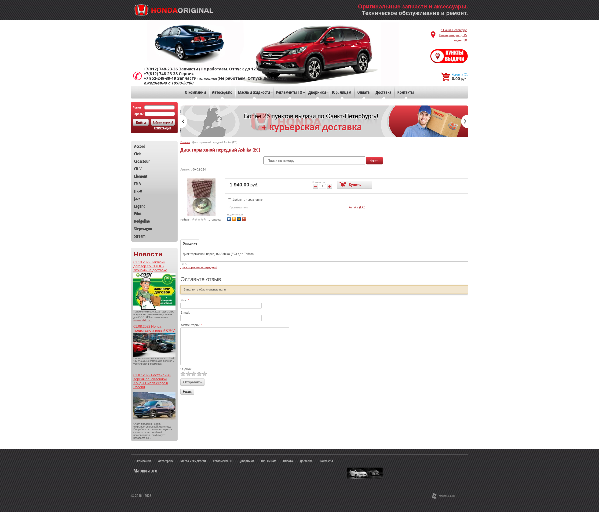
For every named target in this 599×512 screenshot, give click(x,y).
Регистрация (162, 128)
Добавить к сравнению (247, 199)
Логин (137, 107)
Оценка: (186, 369)
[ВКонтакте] (229, 218)
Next (464, 121)
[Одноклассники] (234, 218)
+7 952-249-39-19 (160, 78)
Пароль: (138, 114)
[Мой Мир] (239, 218)
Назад (187, 391)
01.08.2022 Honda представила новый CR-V (154, 328)
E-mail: (185, 312)
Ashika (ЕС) (357, 207)
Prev (183, 121)
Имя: (184, 300)
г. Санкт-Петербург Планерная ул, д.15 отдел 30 (453, 35)
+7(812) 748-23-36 (161, 69)
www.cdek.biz (142, 320)
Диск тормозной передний (198, 267)
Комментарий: (191, 325)
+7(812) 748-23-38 (161, 73)
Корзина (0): (460, 74)
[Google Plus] (244, 218)
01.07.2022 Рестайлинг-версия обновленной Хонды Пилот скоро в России (152, 381)
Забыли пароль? (163, 122)
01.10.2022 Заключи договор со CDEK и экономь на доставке (150, 266)
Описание (190, 243)
